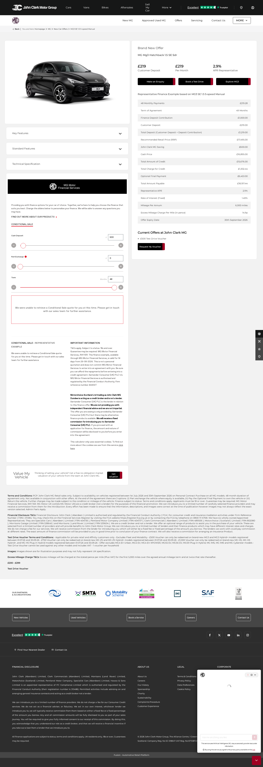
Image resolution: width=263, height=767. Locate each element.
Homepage (40, 29)
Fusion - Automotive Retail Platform (131, 755)
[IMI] (177, 593)
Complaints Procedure (149, 702)
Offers (178, 20)
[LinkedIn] (238, 635)
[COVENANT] (238, 593)
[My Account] (253, 7)
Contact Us (218, 20)
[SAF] (208, 593)
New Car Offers (61, 29)
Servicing (196, 20)
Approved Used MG (154, 20)
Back (17, 29)
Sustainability (144, 697)
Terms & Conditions (186, 676)
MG (49, 29)
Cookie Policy (184, 689)
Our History (143, 685)
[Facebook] (210, 635)
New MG (128, 20)
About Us (142, 676)
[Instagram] (247, 635)
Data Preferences (185, 685)
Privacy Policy (184, 680)
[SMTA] (85, 593)
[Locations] (241, 7)
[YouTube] (229, 635)
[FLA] (55, 593)
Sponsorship (144, 689)
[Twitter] (219, 635)
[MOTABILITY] (116, 593)
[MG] (19, 20)
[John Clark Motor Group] (34, 7)
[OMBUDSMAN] (147, 593)
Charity (141, 693)
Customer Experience (148, 706)
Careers (141, 680)
